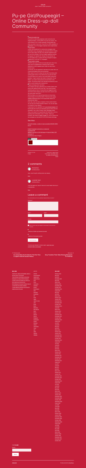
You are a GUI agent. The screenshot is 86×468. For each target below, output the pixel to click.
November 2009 (58, 398)
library (35, 306)
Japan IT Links (37, 300)
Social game (36, 319)
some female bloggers (50, 107)
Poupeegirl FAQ (31, 130)
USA (34, 329)
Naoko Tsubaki (43, 115)
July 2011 (57, 363)
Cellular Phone (37, 278)
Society (35, 321)
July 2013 (57, 323)
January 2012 (58, 353)
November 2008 (58, 418)
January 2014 (58, 312)
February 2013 (58, 331)
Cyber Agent (53, 153)
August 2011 (57, 362)
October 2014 (58, 304)
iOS (34, 295)
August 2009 (57, 403)
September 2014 (58, 306)
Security (35, 314)
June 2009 (57, 406)
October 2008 (58, 420)
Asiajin (43, 4)
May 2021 (57, 275)
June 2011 (57, 365)
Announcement (37, 275)
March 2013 (57, 329)
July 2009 (57, 404)
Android (35, 273)
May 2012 (57, 346)
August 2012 (57, 341)
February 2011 (58, 372)
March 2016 (57, 282)
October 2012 (58, 338)
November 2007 (58, 438)
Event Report (36, 289)
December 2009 (58, 396)
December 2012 (58, 335)
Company (36, 285)
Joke (35, 302)
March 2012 (57, 350)
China (35, 282)
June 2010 (57, 386)
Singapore (36, 317)
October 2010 (58, 379)
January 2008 (58, 435)
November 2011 (58, 357)
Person (35, 312)
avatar (49, 153)
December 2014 (58, 300)
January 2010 (58, 394)
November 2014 (58, 302)
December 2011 (58, 355)
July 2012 (57, 343)
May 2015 (57, 292)
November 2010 (58, 377)
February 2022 (58, 273)
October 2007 (58, 440)
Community (36, 283)
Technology (36, 326)
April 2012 (57, 348)
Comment (30, 200)
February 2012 (58, 352)
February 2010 (58, 392)
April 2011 (57, 369)
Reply (29, 176)
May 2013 (57, 326)
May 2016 (57, 280)
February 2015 (58, 297)
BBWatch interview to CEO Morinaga (36, 132)
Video (35, 331)
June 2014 (57, 307)
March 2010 (57, 391)
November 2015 (58, 285)
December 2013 (58, 314)
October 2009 (58, 399)
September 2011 (58, 360)
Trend (35, 328)
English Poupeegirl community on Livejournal (38, 129)
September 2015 (58, 289)
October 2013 (58, 317)
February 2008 (58, 433)
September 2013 (58, 319)
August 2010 (57, 382)
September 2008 (58, 421)
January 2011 (57, 374)
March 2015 (57, 295)
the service (39, 51)
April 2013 (57, 328)
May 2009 (57, 408)
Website (29, 219)
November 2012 (58, 336)
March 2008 (57, 432)
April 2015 (57, 294)
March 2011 (57, 370)
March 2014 (57, 309)
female (49, 155)
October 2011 (58, 358)
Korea (35, 304)
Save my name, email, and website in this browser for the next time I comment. (42, 226)
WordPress (71, 462)
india (35, 290)
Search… (14, 447)
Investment (36, 294)
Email (45, 212)
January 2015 (58, 299)
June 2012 (57, 345)
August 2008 (57, 423)
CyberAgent (30, 45)
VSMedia (35, 335)
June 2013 (57, 324)
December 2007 (58, 437)
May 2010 (57, 387)
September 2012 (58, 340)
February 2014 (58, 311)
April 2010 (57, 389)
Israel (35, 297)
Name (29, 212)
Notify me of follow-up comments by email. (37, 231)
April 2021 (57, 277)
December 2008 (58, 416)
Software (35, 323)
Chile (35, 280)
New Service (36, 309)
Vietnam (35, 333)
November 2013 (58, 316)
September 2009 (58, 401)
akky (34, 140)
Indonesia (36, 292)
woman (56, 156)
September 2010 (58, 380)
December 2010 (58, 375)
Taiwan (35, 324)
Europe (35, 287)
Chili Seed (49, 110)
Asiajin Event (36, 277)
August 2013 (57, 321)
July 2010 (57, 384)
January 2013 (58, 333)
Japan (54, 152)
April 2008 (57, 430)
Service (56, 152)
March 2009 (57, 411)
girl (51, 155)
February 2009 (58, 413)
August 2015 (57, 290)
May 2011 (57, 367)
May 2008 (57, 428)
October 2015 (58, 287)
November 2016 (58, 278)
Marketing (36, 307)
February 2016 (58, 283)
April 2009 (57, 409)
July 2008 (57, 425)
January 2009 (58, 415)
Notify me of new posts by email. (35, 236)
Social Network (55, 155)
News (35, 311)
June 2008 (57, 426)
